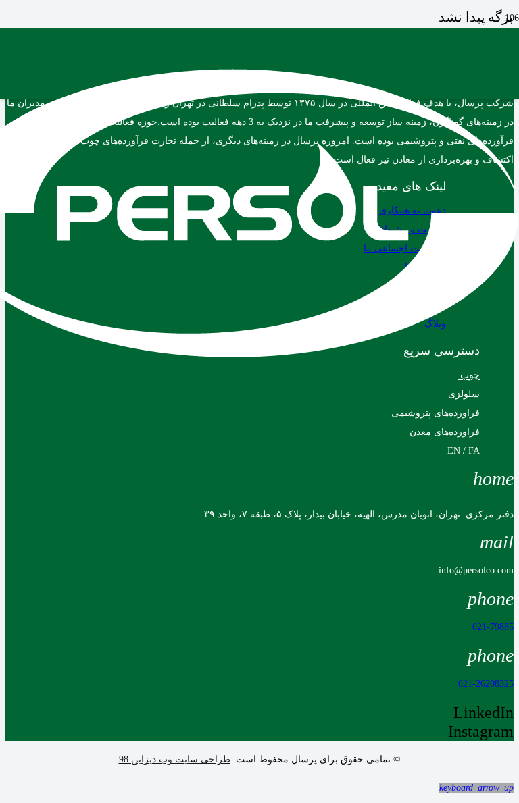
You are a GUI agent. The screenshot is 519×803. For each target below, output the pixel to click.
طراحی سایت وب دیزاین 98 (174, 759)
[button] (476, 788)
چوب (469, 375)
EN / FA (463, 451)
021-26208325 (486, 684)
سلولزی (464, 394)
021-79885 (493, 627)
